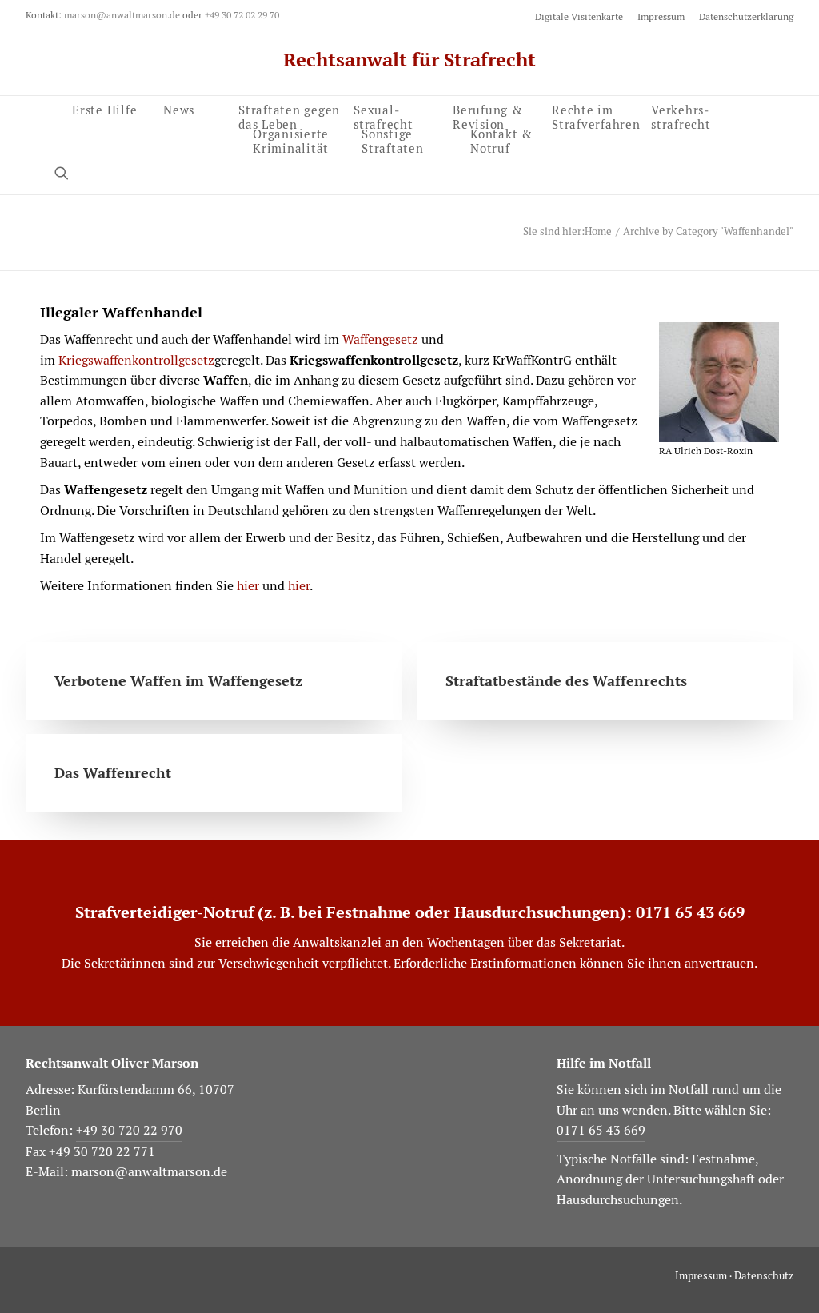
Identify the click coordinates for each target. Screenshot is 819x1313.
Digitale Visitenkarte (579, 16)
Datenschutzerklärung (746, 16)
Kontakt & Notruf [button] (501, 139)
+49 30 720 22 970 (129, 1130)
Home (598, 231)
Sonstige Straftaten (393, 139)
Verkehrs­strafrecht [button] (681, 115)
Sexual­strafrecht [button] (383, 115)
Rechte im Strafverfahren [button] (596, 115)
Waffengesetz (380, 339)
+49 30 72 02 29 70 (242, 15)
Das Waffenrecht (112, 773)
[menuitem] (582, 16)
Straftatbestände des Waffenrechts (566, 681)
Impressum (661, 16)
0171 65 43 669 (690, 912)
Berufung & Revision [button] (488, 115)
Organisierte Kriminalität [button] (291, 139)
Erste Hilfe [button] (104, 108)
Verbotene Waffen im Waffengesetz (178, 681)
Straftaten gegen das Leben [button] (289, 115)
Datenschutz (763, 1276)
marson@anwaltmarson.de (122, 15)
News (178, 108)
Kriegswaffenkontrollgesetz (136, 360)
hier (248, 585)
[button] (68, 172)
